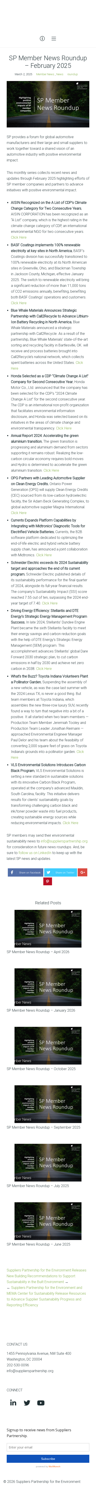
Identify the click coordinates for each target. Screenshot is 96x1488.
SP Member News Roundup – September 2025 (43, 1127)
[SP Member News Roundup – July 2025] (48, 1163)
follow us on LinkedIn (35, 853)
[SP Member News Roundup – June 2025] (48, 1221)
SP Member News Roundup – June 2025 (38, 1244)
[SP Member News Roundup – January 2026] (48, 987)
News (59, 74)
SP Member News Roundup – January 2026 (41, 1010)
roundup (72, 74)
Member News (45, 74)
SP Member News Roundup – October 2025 (41, 1069)
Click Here (19, 237)
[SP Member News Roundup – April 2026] (48, 929)
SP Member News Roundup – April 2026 (38, 952)
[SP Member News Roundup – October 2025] (48, 1046)
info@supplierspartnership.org (64, 841)
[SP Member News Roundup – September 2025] (48, 1104)
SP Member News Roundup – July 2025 (38, 1186)
